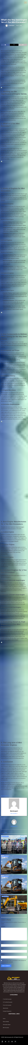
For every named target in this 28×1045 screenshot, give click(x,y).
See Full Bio (13, 813)
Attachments (5, 1008)
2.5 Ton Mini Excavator (7, 1002)
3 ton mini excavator (7, 1005)
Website (3, 954)
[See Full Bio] (17, 813)
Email (2, 948)
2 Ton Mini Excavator (7, 999)
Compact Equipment (7, 1011)
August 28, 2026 (5, 872)
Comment (3, 926)
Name (2, 943)
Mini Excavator (5, 836)
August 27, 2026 (5, 892)
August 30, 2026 (5, 852)
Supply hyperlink (5, 795)
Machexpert (12, 25)
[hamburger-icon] (25, 2)
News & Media (6, 1021)
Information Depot (6, 1024)
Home (4, 1018)
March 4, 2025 (19, 25)
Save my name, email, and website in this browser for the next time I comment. (14, 961)
